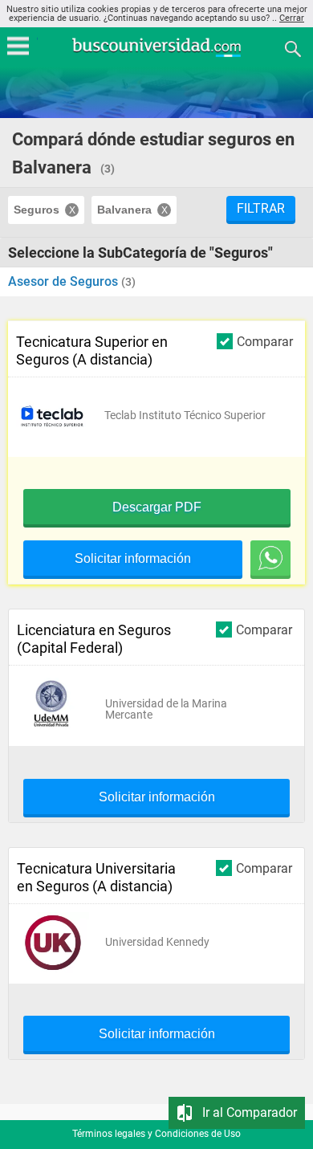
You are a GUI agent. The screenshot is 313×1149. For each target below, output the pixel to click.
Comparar (265, 341)
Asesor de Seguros (64, 281)
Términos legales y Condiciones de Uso (156, 1133)
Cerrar (291, 18)
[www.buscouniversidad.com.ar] (156, 55)
